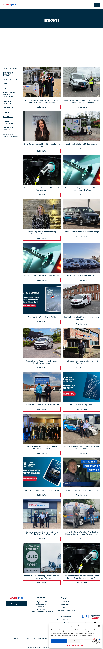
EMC (5, 88)
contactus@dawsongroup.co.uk (42, 612)
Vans (5, 83)
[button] (99, 626)
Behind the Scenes (8, 128)
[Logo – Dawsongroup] (9, 4)
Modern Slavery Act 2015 (40, 638)
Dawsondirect (10, 79)
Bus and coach (10, 107)
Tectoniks (8, 116)
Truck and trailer (8, 73)
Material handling (7, 102)
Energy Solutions (8, 122)
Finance (7, 112)
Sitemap (16, 638)
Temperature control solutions (9, 94)
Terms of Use (70, 645)
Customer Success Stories (10, 135)
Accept (59, 641)
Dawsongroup (10, 68)
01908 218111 (41, 610)
